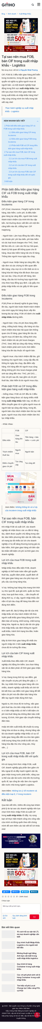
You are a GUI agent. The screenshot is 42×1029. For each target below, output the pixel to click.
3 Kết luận (8, 181)
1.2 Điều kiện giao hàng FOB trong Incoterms (22, 140)
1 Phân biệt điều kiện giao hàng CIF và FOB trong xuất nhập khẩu (19, 127)
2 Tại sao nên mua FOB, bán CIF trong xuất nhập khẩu (19, 153)
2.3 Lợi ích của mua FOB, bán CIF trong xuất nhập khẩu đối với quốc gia (22, 175)
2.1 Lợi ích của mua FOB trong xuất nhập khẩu (22, 160)
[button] (37, 121)
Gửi (34, 917)
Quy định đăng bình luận (20, 917)
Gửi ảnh (5, 917)
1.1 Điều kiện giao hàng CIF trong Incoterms (22, 133)
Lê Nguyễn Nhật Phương (28, 70)
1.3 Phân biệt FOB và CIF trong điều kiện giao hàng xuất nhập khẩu (23, 146)
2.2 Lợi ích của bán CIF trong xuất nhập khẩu (22, 166)
